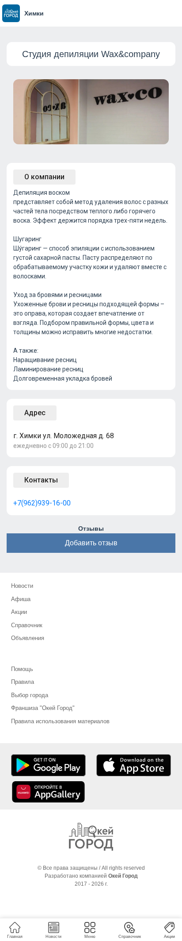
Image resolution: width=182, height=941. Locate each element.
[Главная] (91, 837)
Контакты (41, 480)
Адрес (35, 413)
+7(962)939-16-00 (42, 503)
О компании (44, 177)
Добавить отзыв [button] (91, 543)
